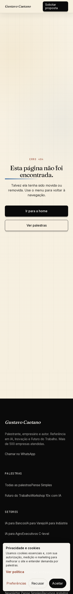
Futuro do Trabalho (18, 495)
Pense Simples (41, 485)
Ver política (15, 572)
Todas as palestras (18, 485)
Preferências (16, 583)
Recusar (37, 583)
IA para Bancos (15, 523)
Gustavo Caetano (18, 6)
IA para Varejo (35, 523)
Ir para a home (36, 211)
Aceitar (57, 583)
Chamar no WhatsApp (20, 454)
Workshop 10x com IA (46, 495)
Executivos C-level (35, 534)
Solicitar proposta (51, 6)
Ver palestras (37, 225)
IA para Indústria (56, 523)
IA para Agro (13, 534)
